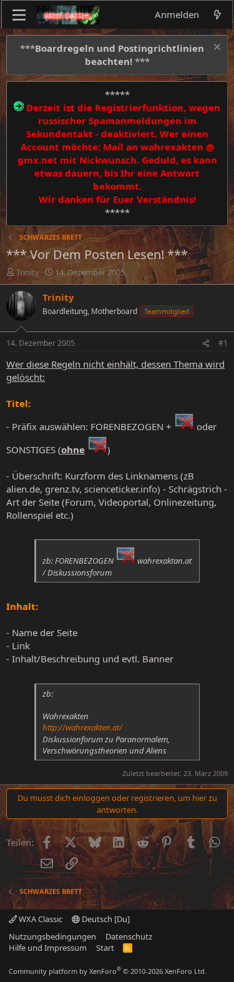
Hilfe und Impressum (48, 947)
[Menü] (19, 14)
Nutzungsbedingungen (52, 936)
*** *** (112, 54)
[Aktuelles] (217, 14)
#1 (223, 343)
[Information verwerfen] (215, 48)
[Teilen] (206, 343)
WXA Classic (39, 919)
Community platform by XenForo (108, 971)
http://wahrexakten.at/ (82, 727)
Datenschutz (128, 936)
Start (105, 947)
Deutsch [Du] (105, 919)
